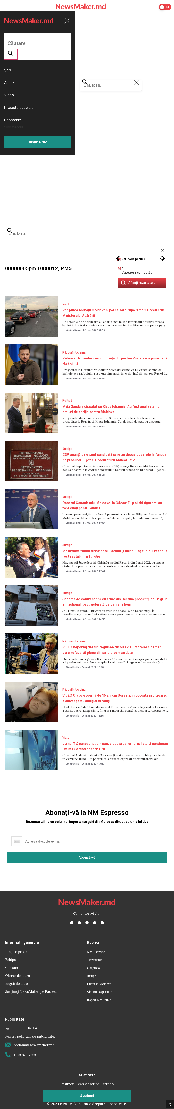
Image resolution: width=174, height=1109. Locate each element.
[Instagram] (87, 922)
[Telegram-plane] (102, 922)
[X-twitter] (79, 922)
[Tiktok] (94, 922)
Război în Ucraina (74, 352)
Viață (65, 304)
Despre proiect (17, 952)
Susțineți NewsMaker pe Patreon (31, 991)
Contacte (12, 968)
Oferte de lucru (17, 975)
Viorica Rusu (73, 330)
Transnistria (94, 959)
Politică (67, 400)
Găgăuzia (93, 968)
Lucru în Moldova (99, 983)
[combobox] (87, 233)
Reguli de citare (17, 983)
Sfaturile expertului (99, 991)
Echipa (10, 959)
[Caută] (10, 231)
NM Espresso (96, 952)
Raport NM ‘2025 (99, 999)
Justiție (67, 448)
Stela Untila (72, 667)
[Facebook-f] (71, 922)
